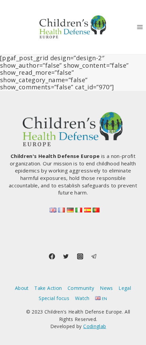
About (22, 288)
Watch (82, 298)
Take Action (48, 288)
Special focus (54, 298)
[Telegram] (94, 256)
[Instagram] (80, 256)
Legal (124, 288)
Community (81, 288)
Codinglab (94, 326)
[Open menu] (139, 27)
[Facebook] (52, 256)
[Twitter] (66, 256)
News (106, 288)
